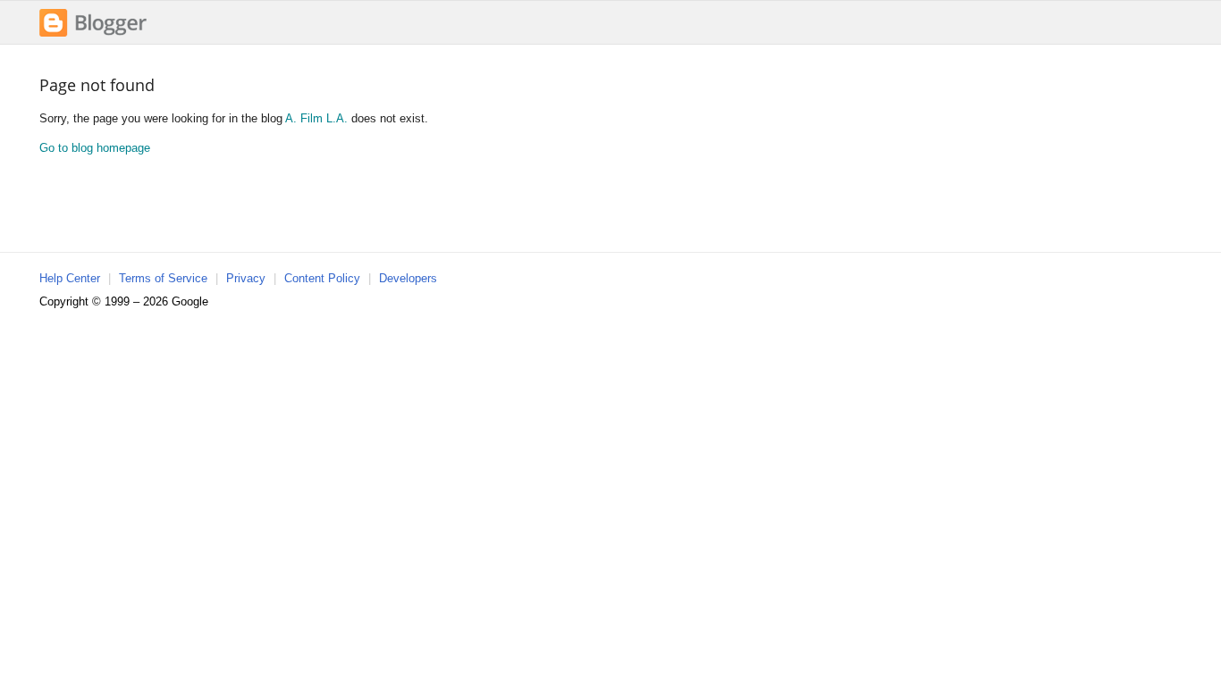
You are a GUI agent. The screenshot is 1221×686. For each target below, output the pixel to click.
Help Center (69, 278)
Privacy (245, 278)
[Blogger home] (93, 34)
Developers (408, 278)
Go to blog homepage (94, 148)
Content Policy (322, 278)
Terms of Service (163, 278)
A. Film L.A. (316, 118)
